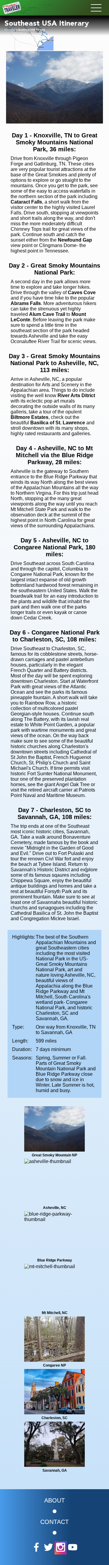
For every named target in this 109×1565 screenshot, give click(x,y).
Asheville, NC (44, 379)
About (54, 1500)
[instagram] (60, 1547)
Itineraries (10, 29)
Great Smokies (51, 174)
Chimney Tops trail (31, 229)
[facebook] (36, 1547)
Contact (54, 1521)
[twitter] (48, 1547)
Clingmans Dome (58, 245)
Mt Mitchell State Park (34, 509)
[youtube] (73, 1547)
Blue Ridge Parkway (66, 476)
